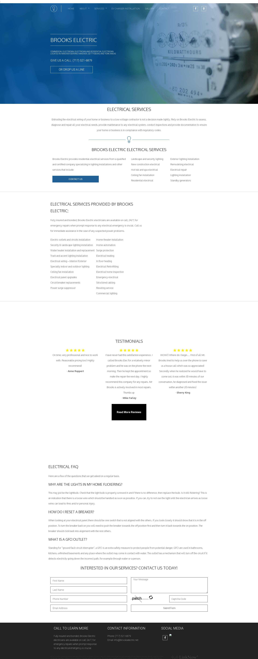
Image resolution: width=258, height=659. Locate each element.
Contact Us (76, 179)
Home (71, 8)
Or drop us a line (71, 69)
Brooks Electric (73, 39)
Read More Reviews (129, 412)
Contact (164, 8)
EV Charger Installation (126, 8)
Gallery (149, 8)
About (83, 8)
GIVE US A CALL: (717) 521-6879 (71, 60)
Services (99, 8)
